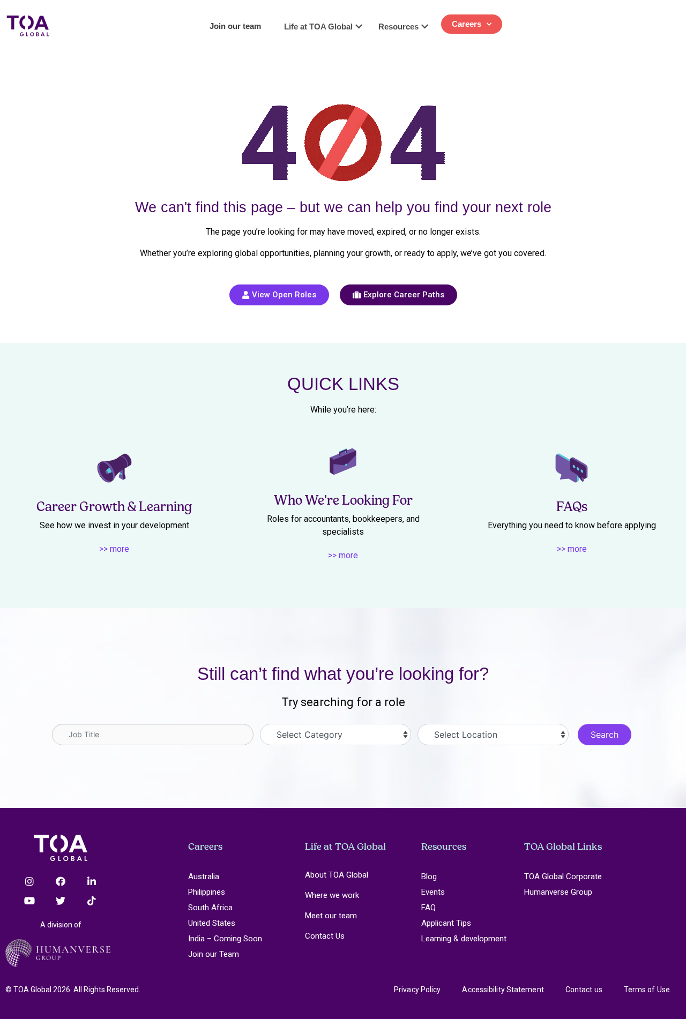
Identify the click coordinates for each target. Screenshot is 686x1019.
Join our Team (213, 954)
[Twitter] (60, 900)
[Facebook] (60, 881)
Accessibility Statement (502, 989)
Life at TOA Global (345, 846)
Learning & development (463, 938)
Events (433, 892)
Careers (466, 23)
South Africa (210, 907)
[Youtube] (29, 900)
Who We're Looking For (343, 500)
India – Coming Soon (225, 938)
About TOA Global (336, 875)
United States (211, 923)
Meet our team (331, 915)
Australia (203, 876)
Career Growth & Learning (114, 506)
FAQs (571, 506)
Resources (443, 846)
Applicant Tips (446, 923)
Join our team (235, 26)
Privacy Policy (417, 989)
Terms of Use (647, 989)
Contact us (583, 989)
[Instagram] (29, 881)
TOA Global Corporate (563, 876)
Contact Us (325, 936)
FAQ (428, 907)
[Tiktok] (91, 900)
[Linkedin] (91, 881)
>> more (114, 549)
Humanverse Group (558, 892)
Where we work (332, 895)
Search (604, 734)
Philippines (206, 892)
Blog (429, 876)
